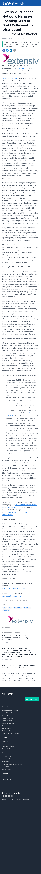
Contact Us (5, 777)
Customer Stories (8, 746)
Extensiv (21, 68)
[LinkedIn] (9, 796)
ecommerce (17, 607)
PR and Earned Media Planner (12, 764)
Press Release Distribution (11, 710)
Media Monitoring (8, 723)
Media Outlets (6, 769)
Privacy (18, 799)
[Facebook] (3, 796)
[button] (37, 3)
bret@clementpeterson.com (13, 588)
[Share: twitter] (7, 50)
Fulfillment (27, 607)
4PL (10, 607)
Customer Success (8, 731)
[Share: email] (14, 50)
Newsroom (5, 761)
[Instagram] (12, 796)
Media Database (7, 718)
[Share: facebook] (3, 50)
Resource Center (7, 756)
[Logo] (20, 64)
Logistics (6, 610)
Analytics (5, 726)
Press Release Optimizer (10, 733)
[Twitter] (6, 796)
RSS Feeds (5, 766)
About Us (5, 741)
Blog (3, 743)
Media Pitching (7, 720)
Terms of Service (8, 799)
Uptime (26, 799)
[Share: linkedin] (11, 50)
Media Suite (6, 715)
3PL (5, 607)
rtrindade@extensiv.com (12, 596)
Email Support (6, 779)
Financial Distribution (9, 713)
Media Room (6, 728)
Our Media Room (7, 749)
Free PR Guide (31, 699)
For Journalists (7, 759)
